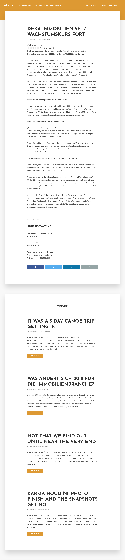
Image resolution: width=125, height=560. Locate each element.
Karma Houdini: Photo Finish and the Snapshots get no (62, 499)
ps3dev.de (8, 5)
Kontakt (93, 5)
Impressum (102, 5)
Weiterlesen (35, 355)
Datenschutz (113, 5)
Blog (86, 5)
